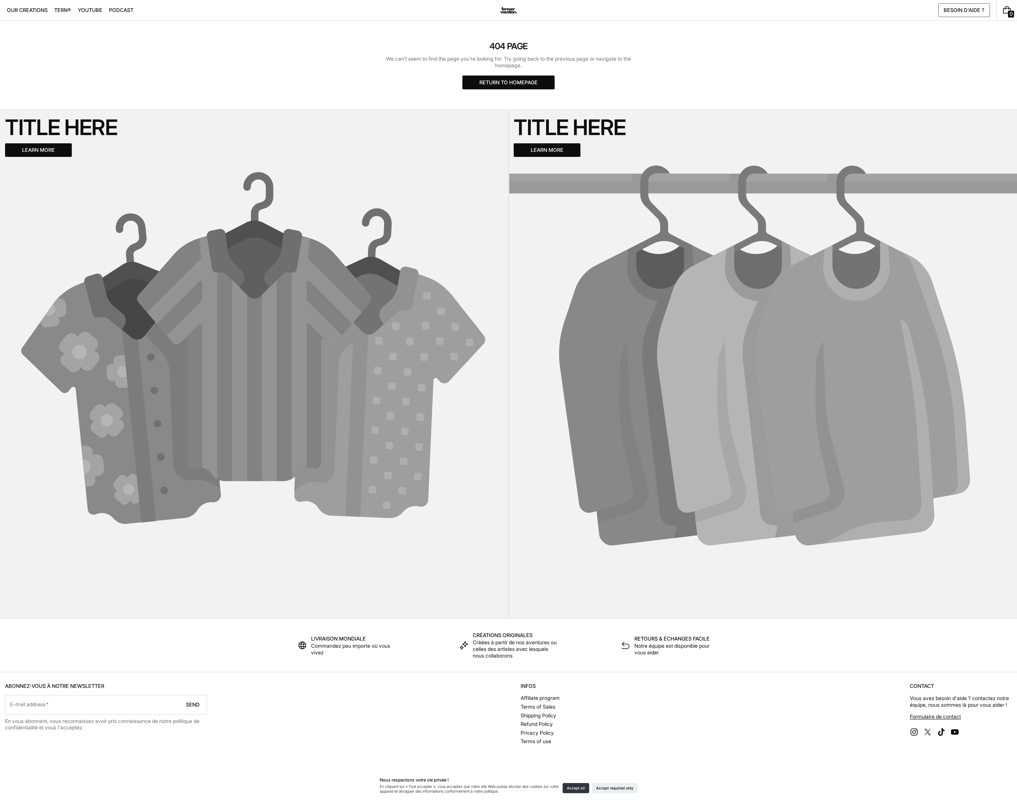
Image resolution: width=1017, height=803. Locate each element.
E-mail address (27, 704)
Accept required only (614, 788)
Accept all (576, 788)
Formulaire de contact (935, 716)
